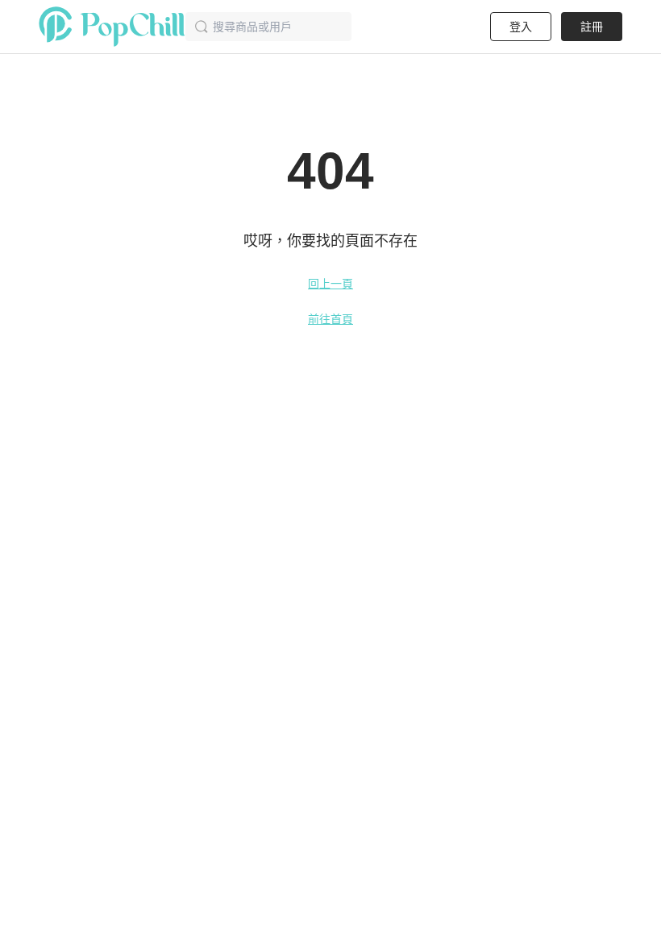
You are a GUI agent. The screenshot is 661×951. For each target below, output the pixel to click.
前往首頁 (330, 319)
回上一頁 (330, 283)
